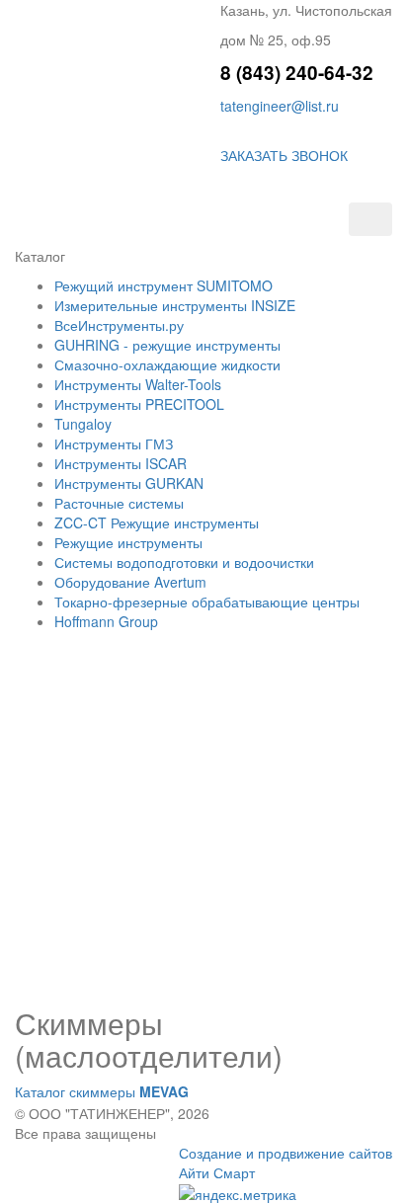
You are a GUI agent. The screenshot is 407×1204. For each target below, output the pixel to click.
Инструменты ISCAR (120, 463)
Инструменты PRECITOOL (139, 404)
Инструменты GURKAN (129, 483)
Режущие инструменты (128, 542)
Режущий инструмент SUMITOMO (163, 285)
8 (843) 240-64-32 (296, 72)
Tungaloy (83, 424)
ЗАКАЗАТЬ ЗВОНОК (284, 155)
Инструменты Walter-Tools (137, 384)
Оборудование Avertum (130, 582)
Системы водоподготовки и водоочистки (184, 562)
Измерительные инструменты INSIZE (174, 305)
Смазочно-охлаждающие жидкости (167, 364)
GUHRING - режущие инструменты (167, 345)
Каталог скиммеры (102, 1091)
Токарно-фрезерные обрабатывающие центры (207, 601)
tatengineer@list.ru (279, 106)
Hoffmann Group (106, 621)
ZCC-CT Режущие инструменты (156, 522)
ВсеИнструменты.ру (119, 325)
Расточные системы (119, 503)
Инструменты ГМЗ (113, 443)
